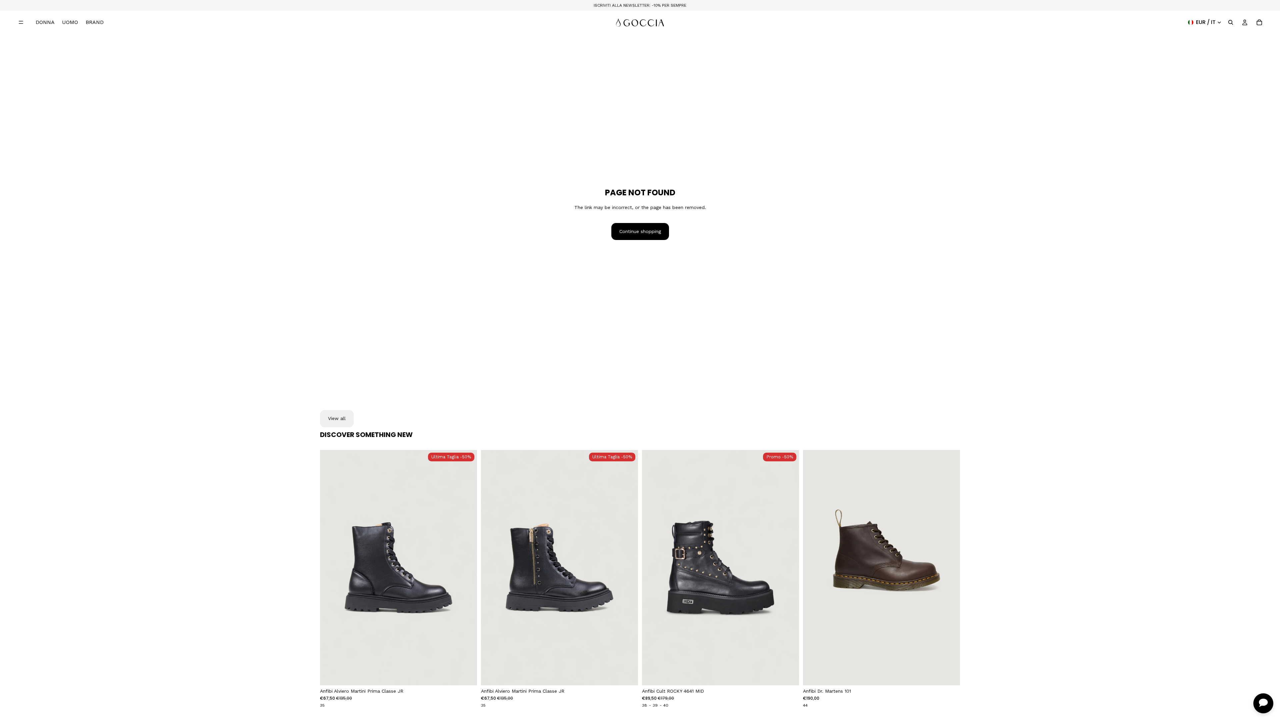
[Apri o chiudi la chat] (1263, 703)
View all (337, 418)
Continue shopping (640, 231)
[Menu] (21, 22)
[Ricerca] (1230, 22)
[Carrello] (1259, 22)
